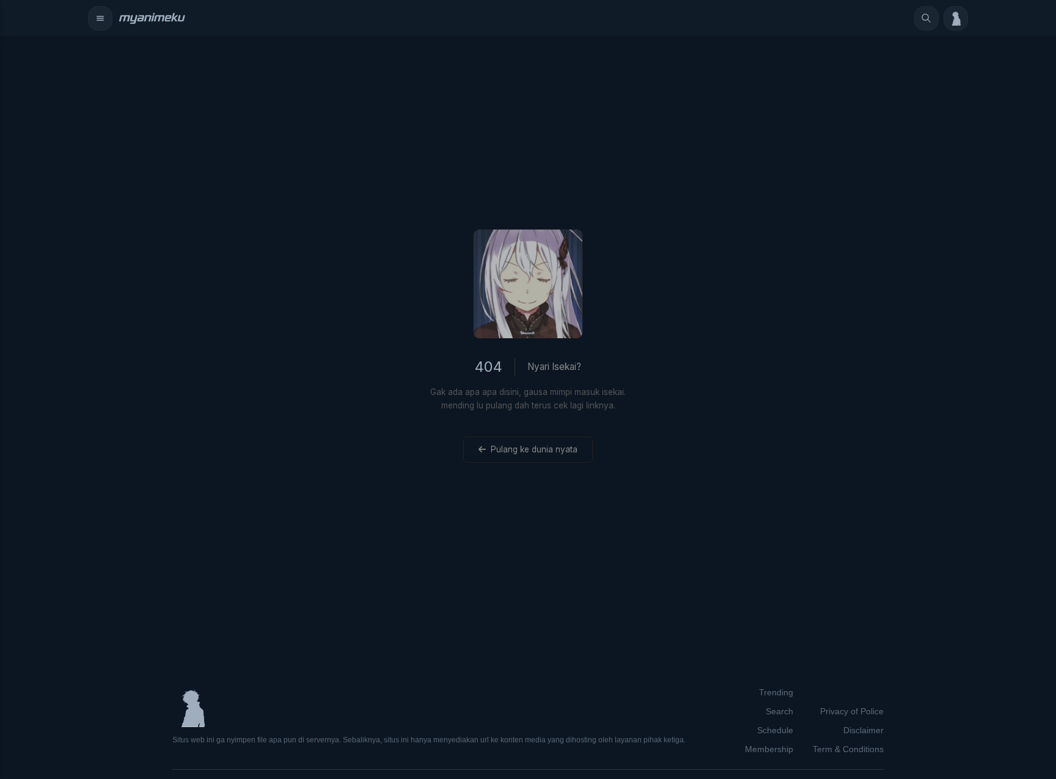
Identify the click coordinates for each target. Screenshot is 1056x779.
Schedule (775, 730)
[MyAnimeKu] (151, 18)
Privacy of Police (852, 711)
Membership (769, 749)
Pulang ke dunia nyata (534, 449)
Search (779, 711)
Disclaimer (863, 730)
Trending (776, 692)
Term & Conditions (848, 749)
